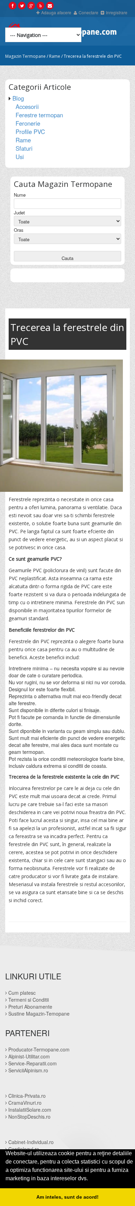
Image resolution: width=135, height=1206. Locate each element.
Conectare (88, 12)
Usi (20, 156)
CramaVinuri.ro (24, 1102)
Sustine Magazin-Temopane (38, 1013)
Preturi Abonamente (29, 1006)
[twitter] (22, 5)
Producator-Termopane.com (38, 1049)
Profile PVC (30, 131)
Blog (18, 98)
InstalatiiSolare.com (29, 1109)
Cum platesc (21, 992)
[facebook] (13, 5)
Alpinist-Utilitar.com (28, 1056)
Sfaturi (24, 148)
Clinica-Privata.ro (26, 1095)
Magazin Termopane (25, 56)
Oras (19, 230)
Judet (19, 213)
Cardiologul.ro (23, 1148)
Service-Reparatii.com (32, 1063)
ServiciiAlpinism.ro (27, 1070)
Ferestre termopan (39, 115)
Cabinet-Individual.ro (30, 1141)
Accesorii (27, 106)
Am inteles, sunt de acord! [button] (67, 1197)
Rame (54, 56)
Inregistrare (116, 12)
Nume (20, 195)
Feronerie (28, 123)
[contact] (50, 5)
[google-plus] (31, 5)
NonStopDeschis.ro (29, 1116)
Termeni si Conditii (28, 999)
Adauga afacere (56, 12)
